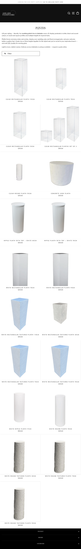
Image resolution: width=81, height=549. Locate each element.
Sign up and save (40, 531)
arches (26, 39)
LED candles (12, 43)
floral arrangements (56, 39)
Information (40, 537)
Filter (9, 53)
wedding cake (42, 39)
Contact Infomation (40, 543)
